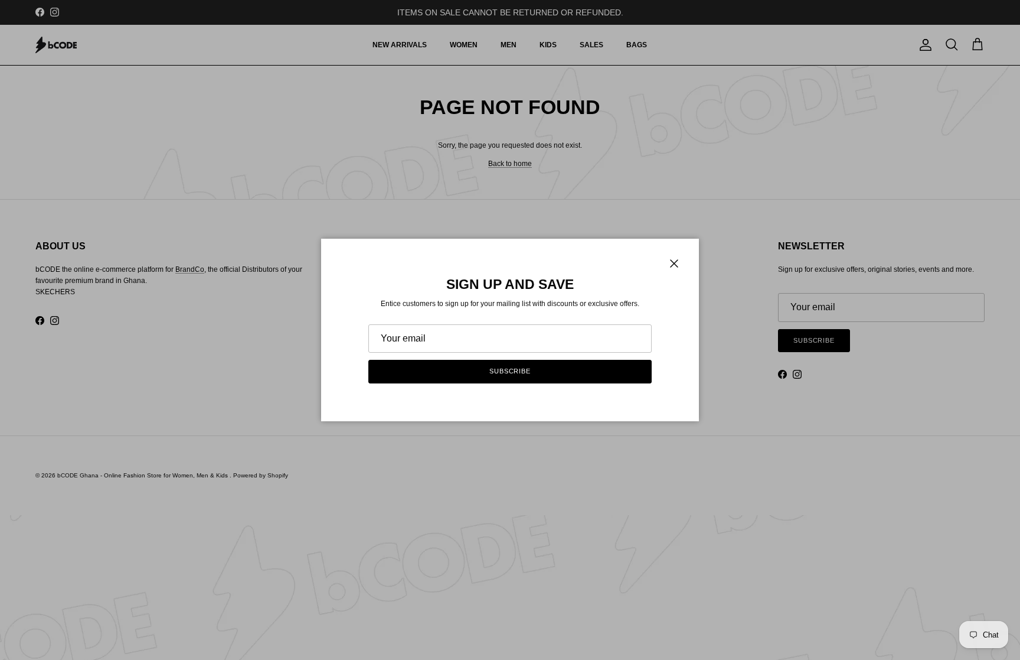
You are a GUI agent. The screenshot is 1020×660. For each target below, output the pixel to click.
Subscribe (510, 371)
